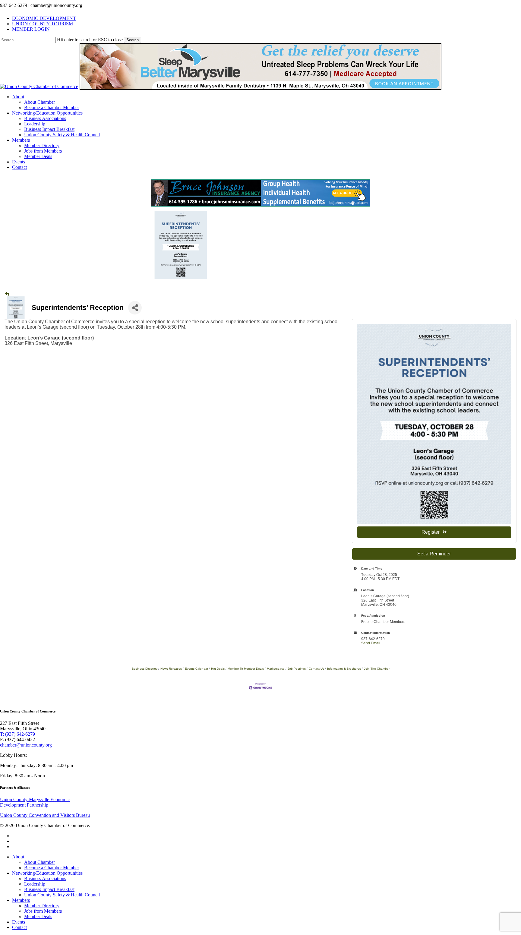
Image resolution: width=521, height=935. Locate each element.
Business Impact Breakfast (49, 889)
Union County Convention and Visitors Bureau (45, 815)
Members (21, 900)
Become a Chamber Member (51, 867)
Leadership (34, 883)
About (18, 856)
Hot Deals (218, 668)
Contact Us (316, 668)
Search (132, 40)
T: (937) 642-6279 (17, 734)
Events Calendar (196, 668)
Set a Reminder (434, 553)
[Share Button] (135, 307)
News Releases (171, 668)
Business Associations (45, 878)
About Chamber (39, 862)
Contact (19, 927)
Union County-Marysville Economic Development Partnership (35, 802)
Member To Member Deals (246, 668)
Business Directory (144, 668)
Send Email (370, 643)
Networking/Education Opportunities (47, 873)
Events (18, 921)
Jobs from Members (43, 911)
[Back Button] (7, 294)
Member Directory (41, 905)
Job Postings (297, 668)
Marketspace (276, 668)
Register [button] (431, 532)
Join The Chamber (377, 668)
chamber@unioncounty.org (26, 744)
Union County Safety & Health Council (62, 894)
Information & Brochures (344, 668)
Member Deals (38, 916)
